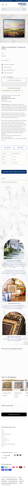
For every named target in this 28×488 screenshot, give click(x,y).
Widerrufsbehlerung (5, 440)
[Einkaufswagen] (6, 4)
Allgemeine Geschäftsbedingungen (8, 444)
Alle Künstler (12, 377)
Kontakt (2, 432)
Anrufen (8, 147)
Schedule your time (14, 414)
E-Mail (21, 147)
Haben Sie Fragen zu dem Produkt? (9, 182)
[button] (14, 85)
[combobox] (14, 9)
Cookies (2, 446)
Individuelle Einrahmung (6, 434)
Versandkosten (10, 76)
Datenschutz (3, 438)
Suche (2, 430)
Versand (3, 178)
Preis (2, 53)
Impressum (3, 442)
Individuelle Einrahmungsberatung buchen (14, 172)
